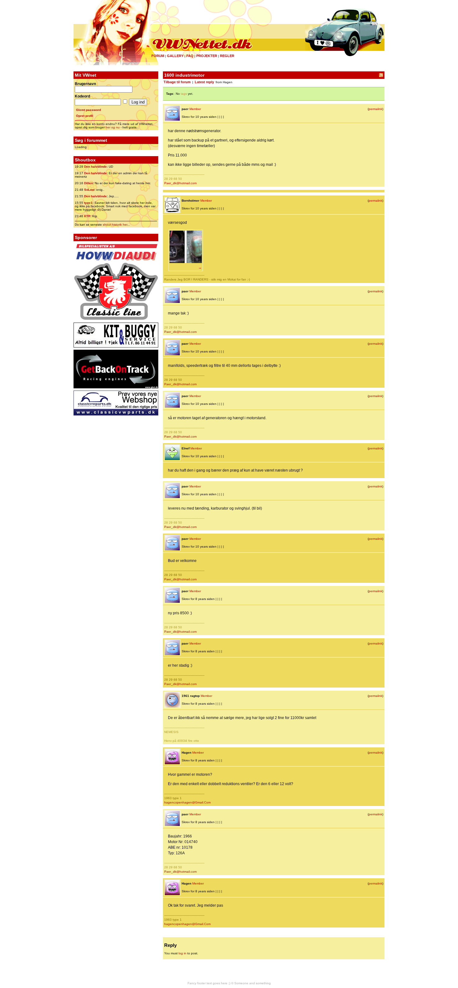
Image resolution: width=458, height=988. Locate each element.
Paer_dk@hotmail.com (180, 183)
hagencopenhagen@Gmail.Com (187, 802)
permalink (375, 109)
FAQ (189, 56)
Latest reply (204, 82)
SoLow (89, 189)
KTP (87, 216)
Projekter (206, 56)
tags (184, 93)
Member (195, 109)
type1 (88, 202)
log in (182, 953)
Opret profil (84, 116)
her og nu (113, 127)
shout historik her (115, 224)
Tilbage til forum (177, 82)
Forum (157, 56)
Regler (227, 56)
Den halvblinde (95, 166)
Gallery (175, 56)
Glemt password (88, 110)
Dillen (88, 183)
